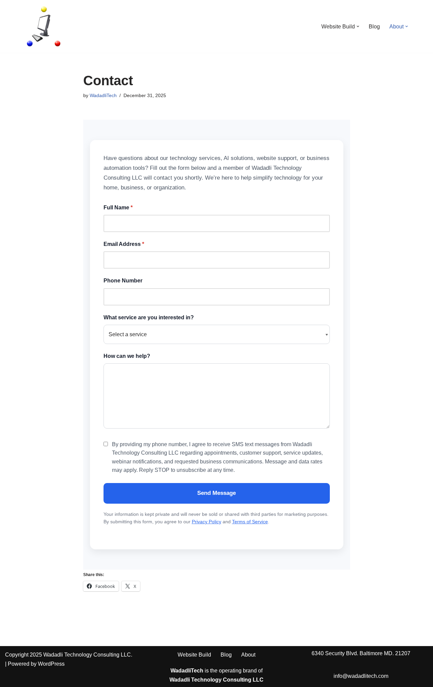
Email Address (124, 244)
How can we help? (127, 356)
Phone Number (123, 280)
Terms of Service (250, 521)
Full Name (118, 207)
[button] (358, 26)
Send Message (216, 493)
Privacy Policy (206, 521)
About (248, 655)
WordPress (51, 664)
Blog (374, 26)
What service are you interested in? (149, 317)
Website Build (194, 655)
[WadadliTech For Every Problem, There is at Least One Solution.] (44, 26)
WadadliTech (103, 95)
